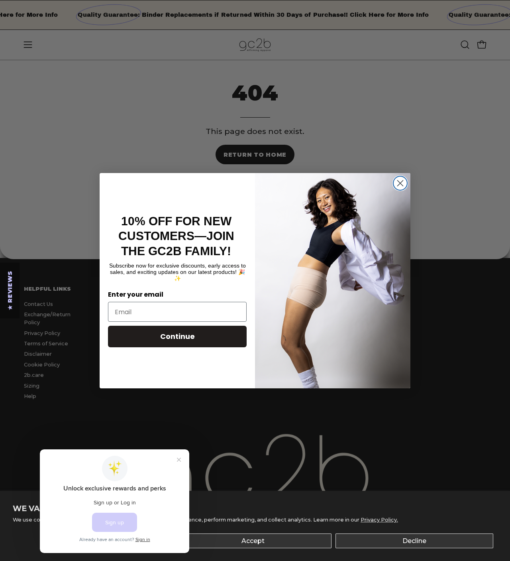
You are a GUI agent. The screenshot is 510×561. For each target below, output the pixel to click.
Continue (177, 336)
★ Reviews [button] (10, 290)
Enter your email (135, 294)
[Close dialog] (400, 183)
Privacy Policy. (379, 520)
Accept (253, 541)
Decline (414, 541)
